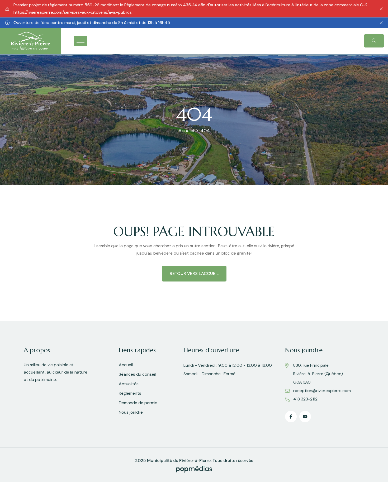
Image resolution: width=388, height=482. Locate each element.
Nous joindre (131, 412)
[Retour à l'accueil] (30, 40)
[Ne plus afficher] (381, 9)
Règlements (130, 393)
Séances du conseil (137, 374)
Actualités (129, 383)
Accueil (186, 130)
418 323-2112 (305, 399)
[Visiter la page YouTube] (305, 416)
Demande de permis (138, 402)
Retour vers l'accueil (194, 273)
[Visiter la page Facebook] (291, 416)
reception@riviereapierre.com (322, 390)
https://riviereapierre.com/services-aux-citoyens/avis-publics (72, 12)
